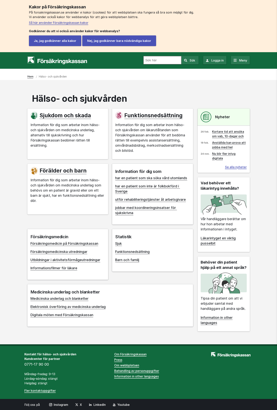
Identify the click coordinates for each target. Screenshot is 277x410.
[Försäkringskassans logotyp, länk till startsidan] (57, 60)
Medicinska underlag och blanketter (59, 299)
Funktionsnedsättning (132, 252)
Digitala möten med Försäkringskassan (61, 315)
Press (118, 360)
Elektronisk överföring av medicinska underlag (68, 307)
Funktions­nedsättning (153, 115)
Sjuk (118, 243)
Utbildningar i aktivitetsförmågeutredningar (65, 260)
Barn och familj (127, 260)
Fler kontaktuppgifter (40, 390)
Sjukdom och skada (65, 115)
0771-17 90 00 (36, 364)
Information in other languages (136, 376)
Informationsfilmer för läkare (53, 268)
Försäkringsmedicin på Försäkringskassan (64, 243)
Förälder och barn (63, 170)
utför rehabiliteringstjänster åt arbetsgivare (150, 199)
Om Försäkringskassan (130, 354)
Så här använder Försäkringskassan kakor (58, 23)
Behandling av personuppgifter (136, 371)
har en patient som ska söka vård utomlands (151, 178)
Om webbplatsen (126, 365)
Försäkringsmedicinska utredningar (58, 252)
